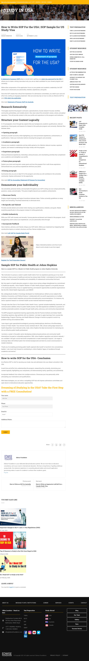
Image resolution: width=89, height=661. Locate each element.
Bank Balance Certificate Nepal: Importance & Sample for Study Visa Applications (78, 225)
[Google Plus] (56, 444)
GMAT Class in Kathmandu (77, 41)
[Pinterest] (64, 444)
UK (50, 619)
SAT (25, 621)
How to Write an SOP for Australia (20, 484)
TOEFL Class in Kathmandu (77, 30)
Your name (4, 395)
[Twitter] (60, 444)
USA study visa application (12, 98)
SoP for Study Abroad (76, 54)
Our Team (77, 615)
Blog (76, 610)
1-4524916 (18, 627)
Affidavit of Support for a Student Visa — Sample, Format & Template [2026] (83, 177)
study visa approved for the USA (51, 79)
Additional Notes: (6, 419)
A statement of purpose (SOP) (10, 79)
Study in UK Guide (75, 89)
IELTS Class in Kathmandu (77, 33)
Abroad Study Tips (75, 81)
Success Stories (77, 629)
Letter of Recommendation (78, 72)
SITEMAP (65, 655)
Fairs (76, 624)
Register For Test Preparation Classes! (13, 260)
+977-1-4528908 (10, 627)
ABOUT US (5, 603)
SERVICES (58, 603)
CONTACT (84, 603)
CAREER (45, 603)
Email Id (3, 411)
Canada (51, 625)
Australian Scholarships (77, 84)
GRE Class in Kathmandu (77, 38)
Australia (51, 622)
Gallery (77, 619)
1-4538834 (14, 629)
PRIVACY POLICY (55, 655)
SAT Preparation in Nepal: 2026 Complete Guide (83, 125)
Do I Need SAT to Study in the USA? (11, 575)
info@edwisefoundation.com (13, 632)
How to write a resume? (77, 74)
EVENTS (71, 603)
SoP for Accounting (76, 52)
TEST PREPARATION (77, 97)
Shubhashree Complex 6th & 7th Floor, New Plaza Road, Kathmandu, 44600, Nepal (13, 621)
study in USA (19, 36)
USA (50, 615)
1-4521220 (8, 629)
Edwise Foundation (6, 36)
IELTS (25, 618)
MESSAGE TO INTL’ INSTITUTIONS (26, 603)
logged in (11, 587)
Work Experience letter (77, 216)
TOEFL (26, 615)
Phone (3, 403)
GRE (25, 624)
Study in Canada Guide (76, 61)
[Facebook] (52, 444)
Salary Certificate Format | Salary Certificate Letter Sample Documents (78, 212)
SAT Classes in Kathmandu (78, 36)
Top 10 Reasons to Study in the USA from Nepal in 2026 (18, 551)
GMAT (25, 627)
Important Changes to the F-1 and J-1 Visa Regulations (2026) (20, 527)
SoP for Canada (74, 87)
